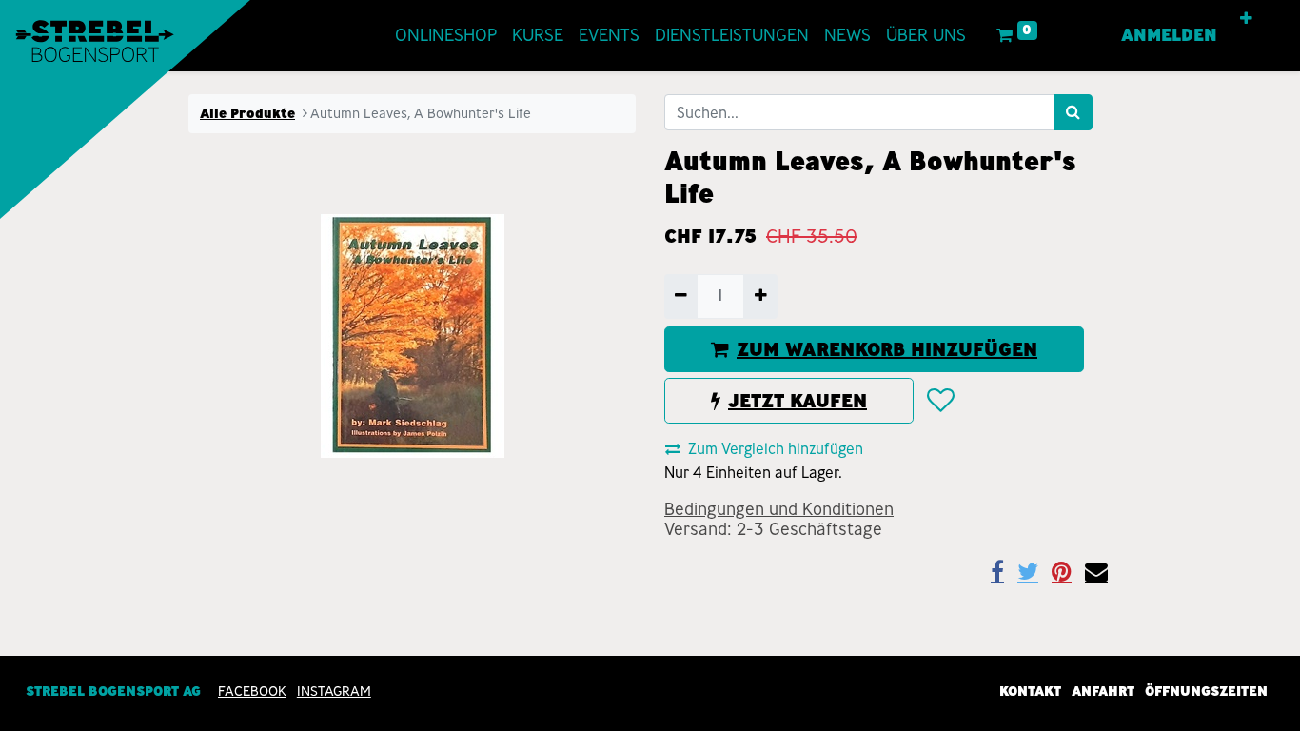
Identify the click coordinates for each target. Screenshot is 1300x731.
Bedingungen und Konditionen (779, 509)
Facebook (252, 691)
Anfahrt (1103, 691)
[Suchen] (1073, 112)
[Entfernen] (681, 296)
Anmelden (1169, 35)
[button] (1246, 19)
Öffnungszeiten (1206, 691)
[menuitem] (446, 36)
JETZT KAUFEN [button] (797, 400)
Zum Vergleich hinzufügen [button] (775, 449)
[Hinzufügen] (760, 296)
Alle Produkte (247, 113)
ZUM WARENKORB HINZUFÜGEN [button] (887, 349)
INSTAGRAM (334, 691)
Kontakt (1030, 691)
